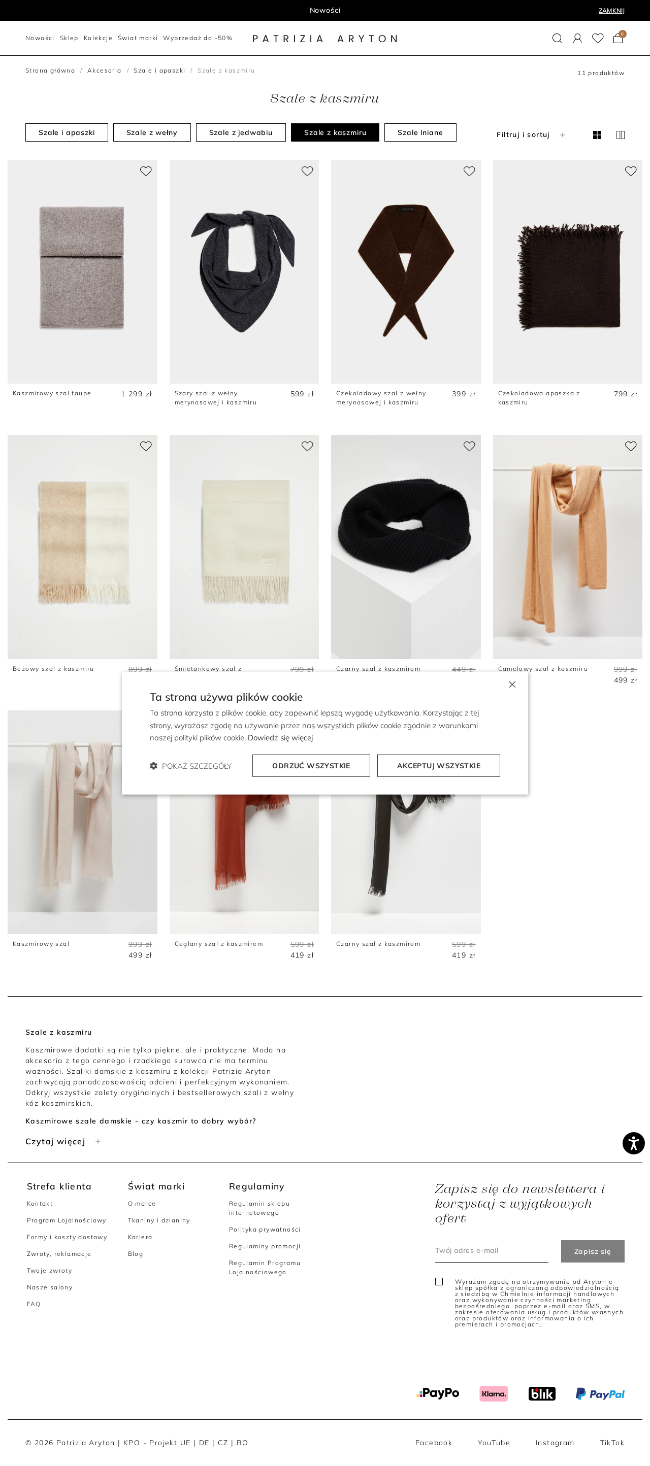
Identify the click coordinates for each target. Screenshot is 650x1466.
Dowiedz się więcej (280, 737)
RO (243, 1442)
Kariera (140, 1237)
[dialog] (325, 733)
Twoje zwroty (50, 1270)
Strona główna (50, 70)
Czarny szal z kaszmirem (378, 668)
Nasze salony (50, 1287)
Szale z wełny (152, 132)
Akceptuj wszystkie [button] (438, 765)
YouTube (494, 1442)
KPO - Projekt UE (156, 1442)
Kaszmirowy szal (41, 943)
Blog (136, 1253)
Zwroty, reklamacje (59, 1253)
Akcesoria (104, 70)
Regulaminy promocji (265, 1246)
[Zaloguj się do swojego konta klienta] (577, 38)
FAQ (34, 1304)
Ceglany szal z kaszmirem (219, 943)
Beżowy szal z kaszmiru (53, 668)
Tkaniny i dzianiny (159, 1220)
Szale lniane (420, 132)
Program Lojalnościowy (67, 1220)
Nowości (325, 10)
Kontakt (40, 1203)
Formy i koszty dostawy (67, 1237)
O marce (142, 1203)
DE (204, 1442)
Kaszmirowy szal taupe (52, 393)
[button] (557, 38)
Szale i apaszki (159, 70)
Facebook (433, 1442)
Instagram (555, 1442)
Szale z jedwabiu (241, 132)
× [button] (511, 683)
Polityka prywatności (265, 1229)
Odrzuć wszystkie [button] (311, 765)
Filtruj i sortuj (523, 134)
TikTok (612, 1442)
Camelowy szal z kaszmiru (543, 668)
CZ (223, 1442)
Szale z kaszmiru (335, 132)
